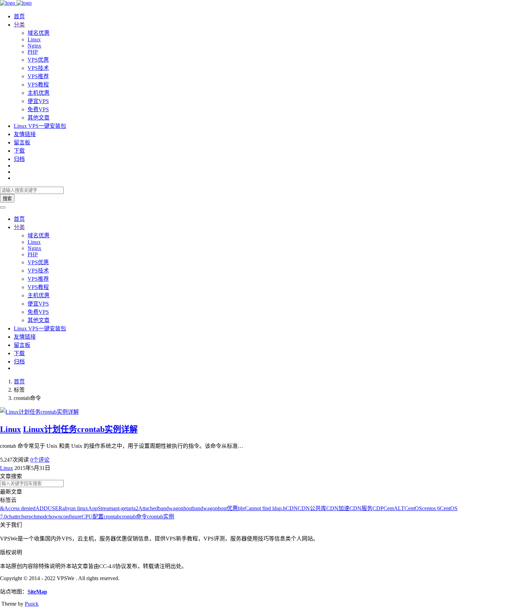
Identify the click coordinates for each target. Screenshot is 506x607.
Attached (148, 508)
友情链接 (25, 134)
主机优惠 (39, 93)
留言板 (22, 142)
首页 (19, 16)
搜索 (7, 198)
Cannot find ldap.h (265, 508)
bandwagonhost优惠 (215, 508)
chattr (13, 516)
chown (53, 516)
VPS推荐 (38, 76)
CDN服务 (360, 508)
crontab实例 (160, 516)
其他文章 (39, 118)
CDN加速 (337, 508)
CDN (292, 508)
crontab (112, 516)
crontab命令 (133, 516)
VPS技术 (38, 68)
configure (71, 516)
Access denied (19, 508)
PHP (33, 52)
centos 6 (431, 508)
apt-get (120, 508)
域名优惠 (39, 33)
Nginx (34, 46)
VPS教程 (38, 85)
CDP (377, 508)
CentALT (393, 508)
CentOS (413, 508)
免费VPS (38, 109)
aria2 (133, 508)
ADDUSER (48, 508)
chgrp (25, 516)
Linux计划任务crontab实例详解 (80, 429)
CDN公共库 (312, 508)
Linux (34, 39)
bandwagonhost (175, 508)
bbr (241, 508)
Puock (32, 604)
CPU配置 (93, 516)
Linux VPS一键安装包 (40, 126)
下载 (19, 151)
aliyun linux (75, 508)
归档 (19, 159)
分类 (19, 25)
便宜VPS (38, 101)
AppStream (100, 508)
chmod (38, 516)
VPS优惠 (38, 60)
